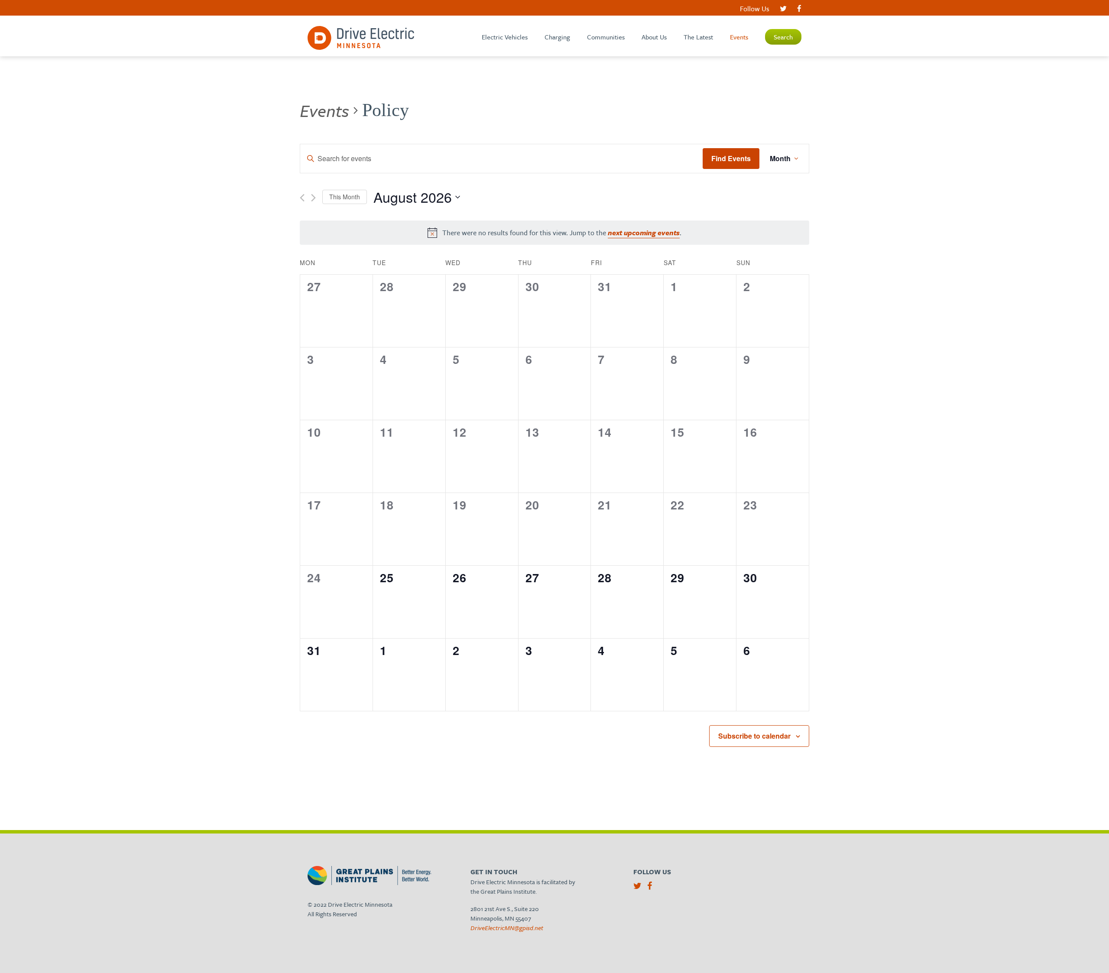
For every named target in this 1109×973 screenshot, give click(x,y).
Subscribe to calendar (754, 736)
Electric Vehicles (505, 37)
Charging (557, 37)
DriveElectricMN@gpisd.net (506, 927)
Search (783, 37)
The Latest (698, 37)
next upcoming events (644, 232)
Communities (606, 37)
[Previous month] (302, 198)
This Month (344, 196)
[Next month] (313, 198)
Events (739, 37)
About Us (654, 37)
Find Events (731, 158)
